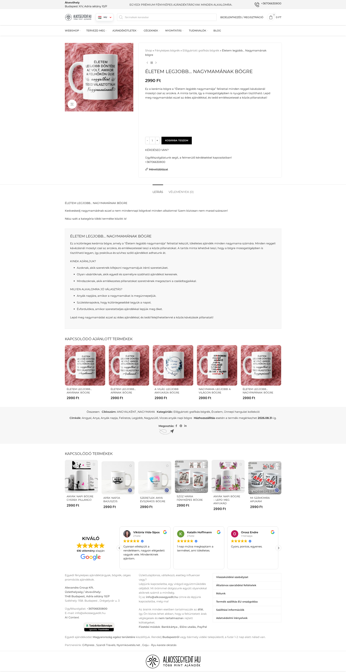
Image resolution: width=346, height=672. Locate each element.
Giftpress (88, 645)
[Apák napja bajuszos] (118, 477)
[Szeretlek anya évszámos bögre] (154, 477)
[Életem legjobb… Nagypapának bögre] (261, 365)
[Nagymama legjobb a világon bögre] (217, 365)
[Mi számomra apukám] (264, 477)
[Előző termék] (147, 63)
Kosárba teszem (176, 140)
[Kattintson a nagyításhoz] (72, 104)
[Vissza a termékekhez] (151, 63)
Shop (148, 50)
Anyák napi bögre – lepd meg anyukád (226, 500)
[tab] (158, 190)
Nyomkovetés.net (128, 645)
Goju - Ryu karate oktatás (159, 645)
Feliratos (124, 418)
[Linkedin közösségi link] (185, 425)
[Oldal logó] (78, 17)
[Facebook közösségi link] (176, 425)
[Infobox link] (86, 4)
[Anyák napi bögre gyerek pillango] (81, 476)
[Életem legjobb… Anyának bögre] (85, 365)
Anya (96, 418)
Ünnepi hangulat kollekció (242, 411)
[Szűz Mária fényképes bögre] (191, 476)
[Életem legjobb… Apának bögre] (129, 365)
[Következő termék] (156, 63)
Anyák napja (109, 418)
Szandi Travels (105, 645)
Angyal (86, 418)
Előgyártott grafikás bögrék (201, 50)
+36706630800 (155, 162)
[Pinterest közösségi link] (181, 425)
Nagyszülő (151, 418)
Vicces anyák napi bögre (175, 418)
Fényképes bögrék (167, 50)
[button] (278, 548)
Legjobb (137, 418)
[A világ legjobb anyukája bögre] (173, 365)
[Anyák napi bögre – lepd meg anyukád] (228, 476)
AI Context (72, 617)
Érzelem (217, 411)
